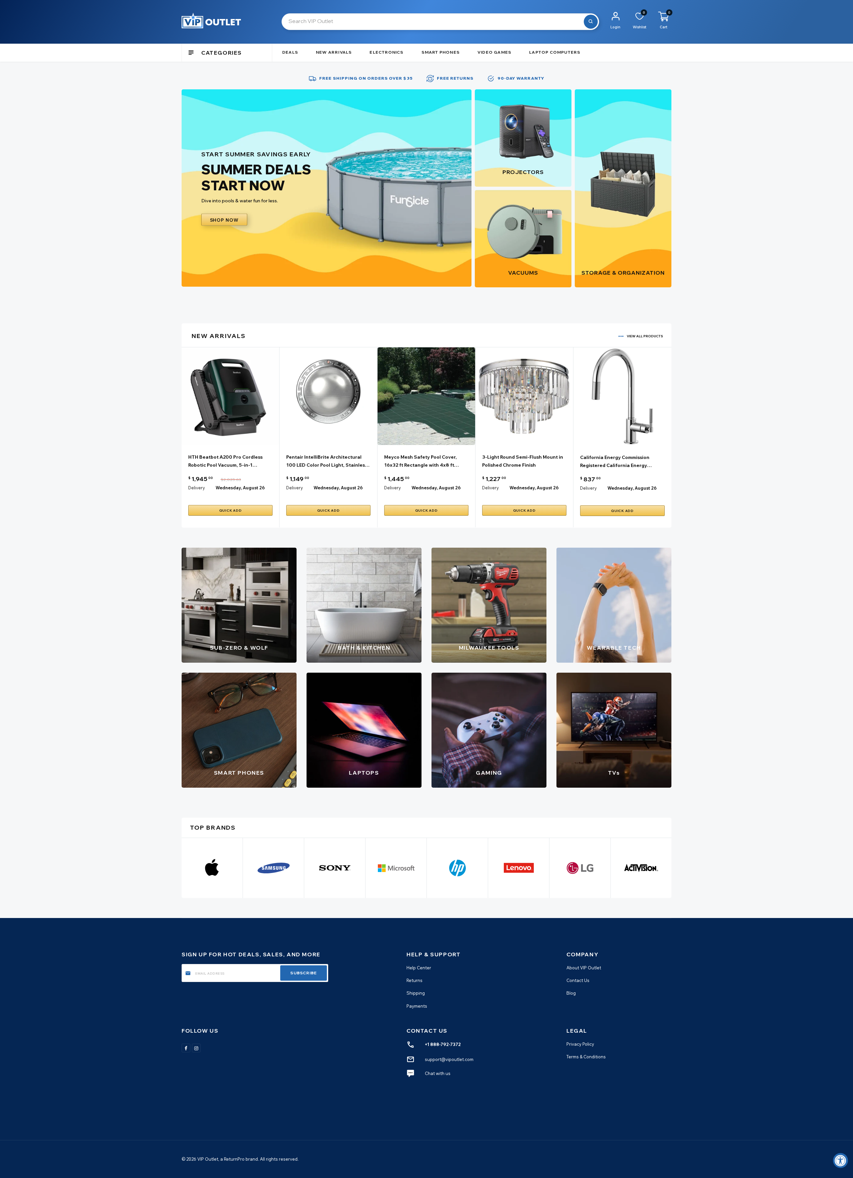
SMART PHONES (239, 772)
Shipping (416, 993)
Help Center (419, 967)
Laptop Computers (554, 52)
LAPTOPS (364, 772)
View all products (645, 336)
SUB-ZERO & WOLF (239, 647)
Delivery (196, 487)
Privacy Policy (580, 1044)
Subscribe (303, 972)
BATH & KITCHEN (364, 647)
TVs (614, 772)
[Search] (591, 22)
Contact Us (577, 980)
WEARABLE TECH (614, 647)
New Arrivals (334, 52)
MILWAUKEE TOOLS (489, 647)
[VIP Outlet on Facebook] (186, 1048)
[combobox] (440, 21)
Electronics (387, 52)
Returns (415, 980)
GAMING (489, 772)
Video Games (494, 52)
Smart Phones (441, 52)
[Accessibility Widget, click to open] (840, 1160)
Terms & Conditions (586, 1056)
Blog (571, 993)
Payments (417, 1006)
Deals (290, 52)
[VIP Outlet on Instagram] (196, 1048)
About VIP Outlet (583, 967)
